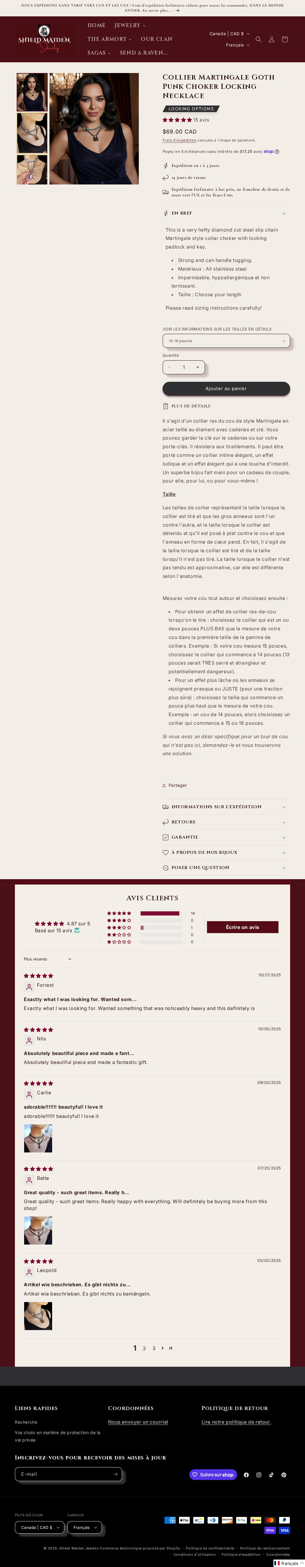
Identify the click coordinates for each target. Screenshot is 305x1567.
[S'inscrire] (115, 1474)
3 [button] (154, 1348)
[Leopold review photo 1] (38, 1316)
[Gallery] (77, 128)
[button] (258, 39)
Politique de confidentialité (210, 1548)
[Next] (130, 128)
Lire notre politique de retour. (236, 1422)
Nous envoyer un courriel (138, 1422)
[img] (38, 976)
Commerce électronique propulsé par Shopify (140, 1548)
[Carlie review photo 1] (38, 1138)
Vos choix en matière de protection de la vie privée (58, 1436)
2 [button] (144, 1348)
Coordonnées (278, 1554)
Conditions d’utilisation (195, 1554)
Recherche (26, 1422)
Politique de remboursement (265, 1548)
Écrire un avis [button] (242, 927)
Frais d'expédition (180, 140)
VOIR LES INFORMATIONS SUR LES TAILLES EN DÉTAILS (217, 329)
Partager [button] (178, 785)
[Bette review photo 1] (38, 1230)
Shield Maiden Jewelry (79, 1548)
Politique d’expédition (241, 1554)
